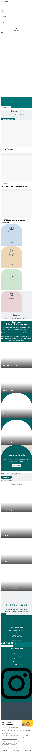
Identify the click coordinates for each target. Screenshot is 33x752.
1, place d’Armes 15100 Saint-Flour (16, 630)
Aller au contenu (5, 1)
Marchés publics (18, 651)
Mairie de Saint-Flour (17, 627)
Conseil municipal (18, 653)
